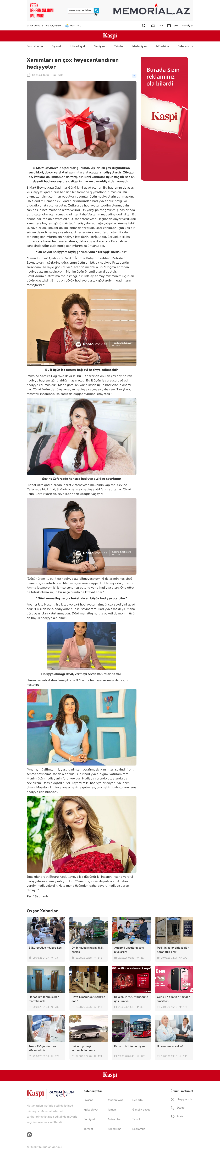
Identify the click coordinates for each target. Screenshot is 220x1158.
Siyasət (56, 46)
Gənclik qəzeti (141, 1110)
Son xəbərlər (35, 46)
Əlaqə (180, 1108)
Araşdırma (114, 1129)
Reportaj (137, 1100)
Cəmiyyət (100, 46)
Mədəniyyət (140, 46)
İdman (112, 1110)
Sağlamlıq (138, 1129)
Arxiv (160, 25)
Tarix (175, 25)
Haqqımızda (184, 1099)
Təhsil (136, 1119)
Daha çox (184, 46)
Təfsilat (119, 46)
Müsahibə (162, 46)
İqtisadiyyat (77, 46)
